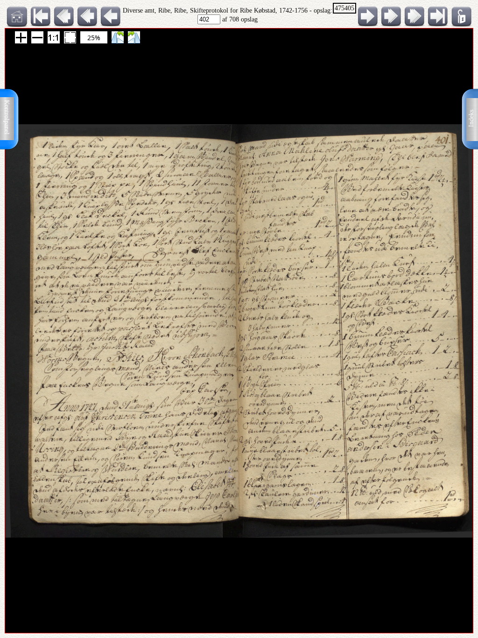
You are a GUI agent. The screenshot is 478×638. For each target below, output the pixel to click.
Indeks (471, 118)
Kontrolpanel (6, 117)
